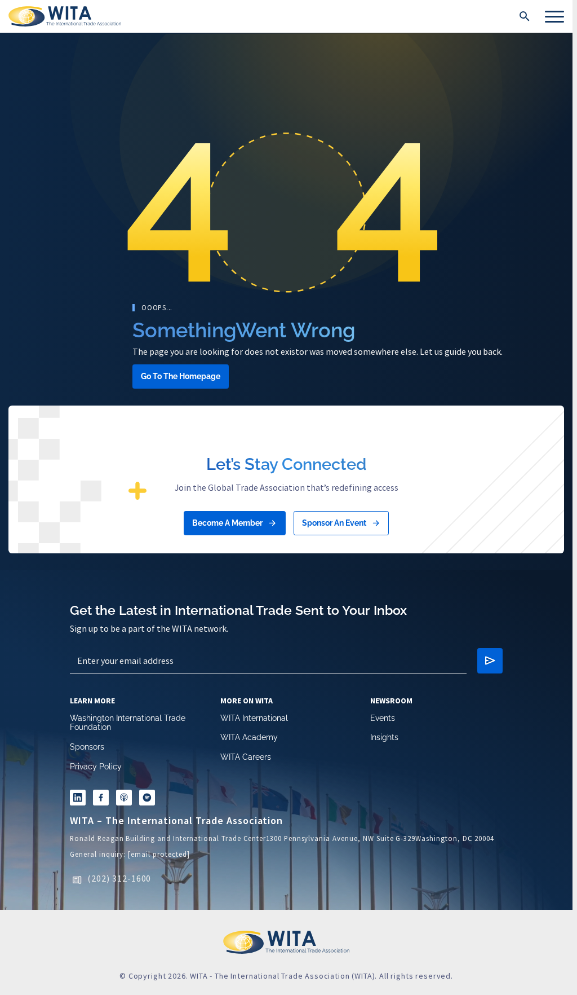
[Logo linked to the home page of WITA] (64, 16)
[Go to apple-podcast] (130, 800)
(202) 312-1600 (119, 881)
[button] (524, 16)
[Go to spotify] (154, 800)
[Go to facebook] (104, 800)
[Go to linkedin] (79, 800)
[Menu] (554, 16)
